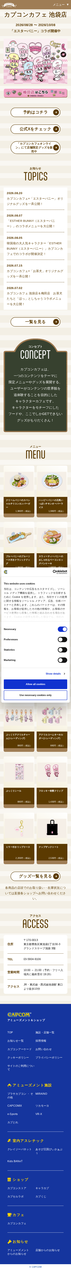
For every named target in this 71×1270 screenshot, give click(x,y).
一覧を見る (35, 322)
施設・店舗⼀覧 (45, 1032)
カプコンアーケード (19, 1049)
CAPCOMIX (14, 1105)
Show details (53, 673)
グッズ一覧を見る (35, 876)
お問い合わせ (44, 1049)
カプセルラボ (15, 1196)
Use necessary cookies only (35, 695)
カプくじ (41, 1196)
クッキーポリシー (18, 1057)
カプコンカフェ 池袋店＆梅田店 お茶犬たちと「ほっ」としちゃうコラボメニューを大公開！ (34, 299)
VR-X (39, 1114)
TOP (10, 1032)
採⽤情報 (41, 1040)
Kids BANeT (15, 1161)
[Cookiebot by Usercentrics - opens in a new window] (52, 572)
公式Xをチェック (35, 129)
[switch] (62, 639)
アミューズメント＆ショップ (26, 1020)
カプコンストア (16, 1188)
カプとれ (12, 1122)
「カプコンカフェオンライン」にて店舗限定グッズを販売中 (34, 147)
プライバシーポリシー (49, 1057)
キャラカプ (42, 1188)
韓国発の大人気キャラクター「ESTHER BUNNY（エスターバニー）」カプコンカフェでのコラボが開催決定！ (35, 249)
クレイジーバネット (19, 1149)
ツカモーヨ (42, 1105)
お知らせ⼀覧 (15, 1040)
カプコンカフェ (16, 1223)
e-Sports (12, 1114)
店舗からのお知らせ (48, 1250)
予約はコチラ (35, 112)
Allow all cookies (35, 684)
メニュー (59, 4)
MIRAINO (41, 1093)
